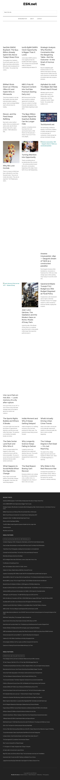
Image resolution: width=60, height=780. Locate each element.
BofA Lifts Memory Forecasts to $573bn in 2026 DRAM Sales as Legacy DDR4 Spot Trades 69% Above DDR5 (28, 598)
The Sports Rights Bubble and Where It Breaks (11, 420)
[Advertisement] (30, 32)
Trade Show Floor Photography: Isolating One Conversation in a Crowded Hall (21, 549)
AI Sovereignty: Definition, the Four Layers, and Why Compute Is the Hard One (20, 642)
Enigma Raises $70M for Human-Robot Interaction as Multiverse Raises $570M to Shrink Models (25, 708)
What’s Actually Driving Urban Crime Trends (47, 420)
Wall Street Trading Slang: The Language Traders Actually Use (17, 617)
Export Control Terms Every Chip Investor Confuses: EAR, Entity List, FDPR (20, 620)
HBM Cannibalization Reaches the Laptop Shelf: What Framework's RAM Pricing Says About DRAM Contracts (28, 631)
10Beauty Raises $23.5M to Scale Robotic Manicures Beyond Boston (19, 718)
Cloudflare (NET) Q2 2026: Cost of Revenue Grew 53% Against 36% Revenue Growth (22, 601)
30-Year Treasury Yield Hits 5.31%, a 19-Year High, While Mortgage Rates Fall (20, 662)
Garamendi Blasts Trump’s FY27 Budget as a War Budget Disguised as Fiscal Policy (48, 289)
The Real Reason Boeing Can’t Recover (29, 468)
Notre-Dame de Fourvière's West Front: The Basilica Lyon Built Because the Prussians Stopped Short (26, 624)
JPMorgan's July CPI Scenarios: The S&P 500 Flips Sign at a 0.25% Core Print (20, 594)
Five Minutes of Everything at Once (11, 563)
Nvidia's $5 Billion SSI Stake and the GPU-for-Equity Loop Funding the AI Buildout (21, 627)
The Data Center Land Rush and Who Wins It (10, 443)
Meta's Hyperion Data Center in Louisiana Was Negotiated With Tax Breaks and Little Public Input (25, 700)
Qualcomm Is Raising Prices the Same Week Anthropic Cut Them (18, 645)
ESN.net (30, 4)
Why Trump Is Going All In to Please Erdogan (13, 743)
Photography (46, 774)
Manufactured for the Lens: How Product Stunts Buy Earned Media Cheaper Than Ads (22, 669)
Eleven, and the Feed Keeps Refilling (9, 116)
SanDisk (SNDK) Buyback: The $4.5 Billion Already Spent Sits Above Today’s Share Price (11, 52)
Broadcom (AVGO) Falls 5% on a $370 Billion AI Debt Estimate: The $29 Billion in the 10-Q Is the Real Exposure (28, 587)
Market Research (32, 774)
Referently (39, 774)
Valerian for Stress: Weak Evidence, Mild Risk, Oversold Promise (17, 570)
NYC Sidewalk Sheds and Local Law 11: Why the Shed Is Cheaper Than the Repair (21, 693)
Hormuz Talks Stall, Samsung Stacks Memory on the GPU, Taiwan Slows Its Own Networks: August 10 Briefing (28, 729)
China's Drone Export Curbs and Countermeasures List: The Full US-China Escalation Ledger (24, 690)
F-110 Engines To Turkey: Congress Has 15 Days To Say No (16, 746)
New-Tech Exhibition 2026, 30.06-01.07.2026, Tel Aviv (15, 566)
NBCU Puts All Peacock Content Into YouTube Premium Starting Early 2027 (29, 89)
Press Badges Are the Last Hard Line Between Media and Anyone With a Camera (21, 658)
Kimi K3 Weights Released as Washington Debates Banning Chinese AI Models (21, 704)
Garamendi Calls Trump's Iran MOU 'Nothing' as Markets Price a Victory (19, 757)
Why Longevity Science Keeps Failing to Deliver (29, 443)
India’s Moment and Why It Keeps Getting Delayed (30, 420)
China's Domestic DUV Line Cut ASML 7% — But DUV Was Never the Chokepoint (21, 634)
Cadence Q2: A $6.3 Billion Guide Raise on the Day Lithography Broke (18, 638)
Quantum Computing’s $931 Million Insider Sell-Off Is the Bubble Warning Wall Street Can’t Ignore (25, 573)
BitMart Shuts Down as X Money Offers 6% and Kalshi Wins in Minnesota (10, 89)
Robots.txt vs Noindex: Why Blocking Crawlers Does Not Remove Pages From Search (22, 697)
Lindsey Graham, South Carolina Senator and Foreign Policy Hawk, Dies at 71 (20, 736)
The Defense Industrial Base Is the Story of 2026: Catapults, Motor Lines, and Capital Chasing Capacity (26, 665)
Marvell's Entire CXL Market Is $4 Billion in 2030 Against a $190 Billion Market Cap (21, 584)
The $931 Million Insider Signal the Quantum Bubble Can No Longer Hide (29, 119)
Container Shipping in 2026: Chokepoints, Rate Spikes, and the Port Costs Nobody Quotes (23, 542)
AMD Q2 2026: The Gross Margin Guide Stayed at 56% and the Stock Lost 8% (20, 608)
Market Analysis (24, 774)
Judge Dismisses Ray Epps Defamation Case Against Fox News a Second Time (21, 760)
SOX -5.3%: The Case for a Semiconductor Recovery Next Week (17, 725)
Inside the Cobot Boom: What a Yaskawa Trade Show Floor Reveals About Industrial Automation (25, 715)
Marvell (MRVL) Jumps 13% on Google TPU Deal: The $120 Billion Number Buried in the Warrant (24, 580)
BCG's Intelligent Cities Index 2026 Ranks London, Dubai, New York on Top (20, 559)
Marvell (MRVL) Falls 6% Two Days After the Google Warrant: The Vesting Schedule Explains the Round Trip (27, 577)
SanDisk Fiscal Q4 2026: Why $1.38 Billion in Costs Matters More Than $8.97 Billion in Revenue (24, 605)
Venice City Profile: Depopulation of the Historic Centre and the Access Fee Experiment (22, 672)
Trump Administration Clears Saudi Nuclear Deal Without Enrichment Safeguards (21, 732)
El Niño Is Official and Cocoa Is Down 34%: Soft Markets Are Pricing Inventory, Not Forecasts (24, 683)
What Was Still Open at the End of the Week (12, 556)
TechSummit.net (47, 124)
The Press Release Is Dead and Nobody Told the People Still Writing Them (19, 676)
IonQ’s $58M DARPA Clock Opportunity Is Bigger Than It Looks (17, 503)
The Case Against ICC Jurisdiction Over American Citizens (16, 739)
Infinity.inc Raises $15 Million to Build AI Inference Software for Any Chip (19, 711)
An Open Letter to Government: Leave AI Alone (13, 750)
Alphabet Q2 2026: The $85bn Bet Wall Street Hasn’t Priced (49, 86)
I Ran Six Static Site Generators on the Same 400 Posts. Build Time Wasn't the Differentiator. (24, 545)
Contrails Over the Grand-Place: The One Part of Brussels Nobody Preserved (20, 552)
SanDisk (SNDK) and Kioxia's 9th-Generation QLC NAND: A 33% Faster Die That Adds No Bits (24, 591)
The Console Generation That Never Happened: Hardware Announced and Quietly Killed (23, 679)
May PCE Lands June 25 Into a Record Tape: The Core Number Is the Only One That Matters (23, 753)
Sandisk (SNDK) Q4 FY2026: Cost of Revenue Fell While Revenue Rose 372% (20, 686)
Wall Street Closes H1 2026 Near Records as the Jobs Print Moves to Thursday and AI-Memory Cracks (26, 722)
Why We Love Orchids (8, 530)
